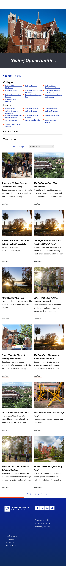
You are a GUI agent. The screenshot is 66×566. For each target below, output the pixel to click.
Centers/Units (10, 131)
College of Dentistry (31, 108)
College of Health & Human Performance (34, 91)
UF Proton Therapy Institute (51, 121)
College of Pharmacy (51, 111)
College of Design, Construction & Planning (52, 87)
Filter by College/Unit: (20, 147)
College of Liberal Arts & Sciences (13, 96)
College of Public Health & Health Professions (13, 116)
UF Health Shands (11, 120)
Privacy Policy (11, 546)
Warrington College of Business (12, 100)
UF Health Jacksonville (32, 120)
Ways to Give (10, 138)
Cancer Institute (10, 108)
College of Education (11, 90)
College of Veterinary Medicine (31, 116)
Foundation (10, 539)
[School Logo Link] (17, 509)
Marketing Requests (42, 526)
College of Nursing (31, 111)
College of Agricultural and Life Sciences (13, 87)
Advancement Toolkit (43, 523)
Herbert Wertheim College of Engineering (53, 96)
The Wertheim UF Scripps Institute (13, 125)
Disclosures (10, 542)
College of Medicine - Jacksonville (11, 112)
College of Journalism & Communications (52, 91)
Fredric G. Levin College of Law (33, 96)
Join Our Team (11, 536)
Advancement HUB (42, 520)
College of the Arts (31, 86)
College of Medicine (51, 108)
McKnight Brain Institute (52, 115)
